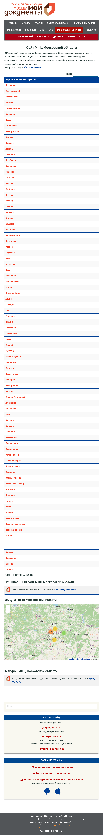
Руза (7, 258)
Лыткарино (11, 408)
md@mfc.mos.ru (53, 736)
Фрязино (9, 172)
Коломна (9, 426)
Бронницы (10, 114)
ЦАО (42, 30)
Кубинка (9, 218)
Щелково (10, 489)
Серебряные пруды (15, 524)
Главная (13, 23)
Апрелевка (10, 264)
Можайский (14, 30)
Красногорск (11, 443)
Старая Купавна (13, 478)
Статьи (39, 23)
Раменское (11, 362)
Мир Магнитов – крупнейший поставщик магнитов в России (53, 780)
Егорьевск (10, 316)
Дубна (8, 414)
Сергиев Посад (12, 108)
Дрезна (9, 564)
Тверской (30, 30)
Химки (71, 36)
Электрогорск (12, 131)
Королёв (9, 177)
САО (51, 30)
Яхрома (9, 149)
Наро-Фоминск (12, 235)
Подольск (10, 495)
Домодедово (12, 97)
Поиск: (68, 74)
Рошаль (9, 512)
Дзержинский (25, 36)
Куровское (10, 328)
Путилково (10, 558)
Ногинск (9, 143)
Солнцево (10, 304)
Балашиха (43, 36)
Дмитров (58, 36)
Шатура (9, 195)
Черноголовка (12, 374)
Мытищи (9, 201)
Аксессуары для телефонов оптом (52, 773)
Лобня (8, 287)
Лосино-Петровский (15, 397)
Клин (7, 310)
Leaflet (71, 659)
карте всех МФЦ (34, 67)
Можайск (10, 212)
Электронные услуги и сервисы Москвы (53, 767)
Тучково (9, 206)
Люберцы (10, 189)
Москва (26, 23)
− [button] (7, 611)
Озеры (8, 270)
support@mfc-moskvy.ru (62, 825)
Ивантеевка (11, 241)
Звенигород (11, 437)
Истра (8, 120)
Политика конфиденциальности (51, 828)
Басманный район (84, 23)
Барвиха (9, 552)
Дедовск (9, 224)
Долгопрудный (12, 91)
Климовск (10, 154)
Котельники (11, 333)
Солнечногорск (13, 460)
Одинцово (10, 379)
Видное (9, 247)
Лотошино (10, 276)
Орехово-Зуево (13, 293)
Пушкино (91, 30)
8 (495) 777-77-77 (52, 728)
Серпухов (10, 253)
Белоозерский (12, 466)
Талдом (9, 501)
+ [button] (7, 607)
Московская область (69, 30)
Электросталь (12, 518)
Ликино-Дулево (13, 356)
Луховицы (10, 351)
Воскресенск (11, 449)
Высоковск (10, 166)
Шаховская (10, 85)
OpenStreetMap (83, 659)
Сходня (9, 569)
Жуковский (10, 403)
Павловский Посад (14, 483)
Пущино (9, 322)
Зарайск (9, 102)
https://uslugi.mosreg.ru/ (65, 589)
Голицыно (10, 432)
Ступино (9, 137)
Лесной (9, 345)
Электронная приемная (52, 749)
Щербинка (10, 160)
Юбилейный (11, 125)
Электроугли (11, 385)
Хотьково (10, 472)
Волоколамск (12, 455)
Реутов (9, 339)
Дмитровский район (58, 23)
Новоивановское (13, 530)
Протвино (10, 229)
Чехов (82, 36)
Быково (9, 535)
